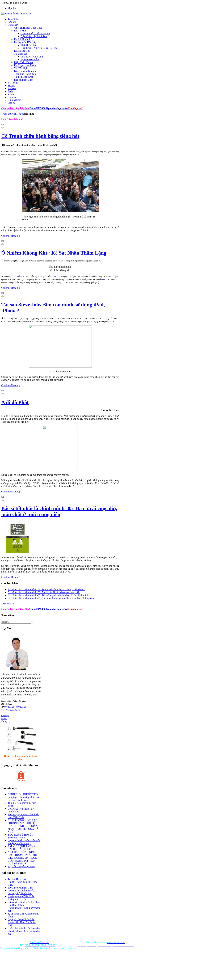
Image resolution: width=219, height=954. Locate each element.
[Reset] (33, 622)
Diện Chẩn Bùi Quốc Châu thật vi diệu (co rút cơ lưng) (24, 842)
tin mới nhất (15, 276)
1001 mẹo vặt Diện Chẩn (20, 887)
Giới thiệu (5, 716)
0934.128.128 (9, 707)
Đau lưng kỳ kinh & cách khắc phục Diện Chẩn (23, 816)
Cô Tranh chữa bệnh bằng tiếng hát (40, 136)
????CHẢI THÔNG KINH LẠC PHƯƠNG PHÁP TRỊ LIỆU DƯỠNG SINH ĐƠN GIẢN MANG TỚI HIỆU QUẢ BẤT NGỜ (22, 858)
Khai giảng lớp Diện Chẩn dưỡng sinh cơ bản (21, 898)
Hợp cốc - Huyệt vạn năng (21, 866)
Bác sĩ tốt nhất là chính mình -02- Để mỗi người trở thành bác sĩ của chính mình (48, 595)
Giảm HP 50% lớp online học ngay (48, 108)
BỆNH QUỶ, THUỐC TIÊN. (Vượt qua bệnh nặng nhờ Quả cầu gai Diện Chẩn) (23, 797)
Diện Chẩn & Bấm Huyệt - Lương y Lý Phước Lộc (21, 892)
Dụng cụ (5, 721)
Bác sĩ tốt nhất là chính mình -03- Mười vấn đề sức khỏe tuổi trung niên (44, 592)
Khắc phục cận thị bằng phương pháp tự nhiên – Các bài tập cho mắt (24, 931)
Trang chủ (6, 113)
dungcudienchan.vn (13, 710)
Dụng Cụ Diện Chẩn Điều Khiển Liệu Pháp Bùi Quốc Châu (22, 922)
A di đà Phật (15, 402)
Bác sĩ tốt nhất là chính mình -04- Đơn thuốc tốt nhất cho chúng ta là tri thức (46, 589)
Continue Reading (10, 235)
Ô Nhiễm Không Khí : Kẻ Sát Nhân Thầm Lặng (53, 253)
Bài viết (4, 718)
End (12, 603)
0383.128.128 (21, 707)
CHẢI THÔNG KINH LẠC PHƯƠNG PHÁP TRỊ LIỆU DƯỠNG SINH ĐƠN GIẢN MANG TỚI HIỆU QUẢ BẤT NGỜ (24, 826)
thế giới (56, 276)
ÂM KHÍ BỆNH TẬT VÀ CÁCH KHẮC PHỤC (21, 847)
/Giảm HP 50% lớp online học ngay (48, 609)
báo (104, 279)
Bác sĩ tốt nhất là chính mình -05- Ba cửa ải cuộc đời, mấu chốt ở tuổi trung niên (59, 511)
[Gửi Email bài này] (2, 125)
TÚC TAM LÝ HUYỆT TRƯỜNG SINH (20, 836)
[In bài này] (2, 128)
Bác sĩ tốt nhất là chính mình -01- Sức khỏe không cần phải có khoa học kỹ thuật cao (51, 598)
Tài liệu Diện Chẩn (17, 879)
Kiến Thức (17, 113)
